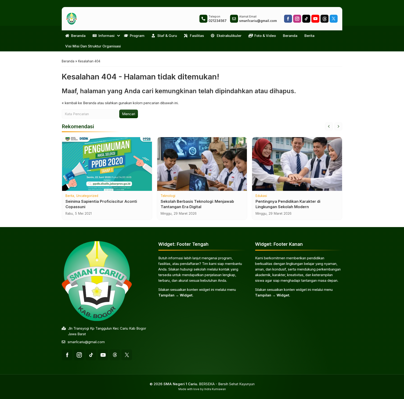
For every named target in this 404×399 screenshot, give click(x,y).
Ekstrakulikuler (229, 35)
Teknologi (168, 196)
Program (137, 35)
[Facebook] (288, 19)
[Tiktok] (306, 19)
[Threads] (324, 19)
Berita (309, 35)
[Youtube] (315, 19)
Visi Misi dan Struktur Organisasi (93, 46)
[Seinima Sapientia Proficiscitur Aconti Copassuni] (107, 164)
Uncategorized (87, 196)
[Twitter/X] (334, 19)
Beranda (78, 35)
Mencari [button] (128, 114)
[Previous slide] (329, 126)
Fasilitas (197, 35)
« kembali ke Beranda (79, 103)
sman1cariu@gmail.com (86, 342)
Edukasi (261, 196)
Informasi (106, 35)
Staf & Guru (167, 35)
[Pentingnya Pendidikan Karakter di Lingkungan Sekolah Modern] (297, 164)
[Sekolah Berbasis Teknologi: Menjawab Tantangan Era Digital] (202, 164)
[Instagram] (297, 19)
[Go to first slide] (338, 126)
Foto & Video (265, 35)
